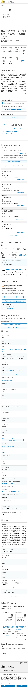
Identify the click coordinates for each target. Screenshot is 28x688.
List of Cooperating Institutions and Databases (14, 153)
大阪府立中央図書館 (19, 219)
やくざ (3, 438)
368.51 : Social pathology (8, 446)
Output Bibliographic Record (10, 131)
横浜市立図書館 (20, 192)
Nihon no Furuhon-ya (8, 306)
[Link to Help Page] (10, 25)
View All (24, 93)
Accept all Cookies (22, 685)
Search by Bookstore (14, 118)
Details (19, 682)
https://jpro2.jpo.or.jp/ (7, 587)
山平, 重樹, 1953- (10, 370)
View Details (23, 61)
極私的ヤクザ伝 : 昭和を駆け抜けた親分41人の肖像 (14, 350)
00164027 (8, 372)
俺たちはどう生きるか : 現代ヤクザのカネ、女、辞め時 (21, 627)
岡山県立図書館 (20, 232)
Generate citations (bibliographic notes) (13, 128)
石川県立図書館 (20, 206)
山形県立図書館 (20, 179)
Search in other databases (10, 134)
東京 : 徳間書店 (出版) (7, 380)
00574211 (12, 438)
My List (4, 126)
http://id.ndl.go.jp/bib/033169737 (10, 491)
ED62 (3, 452)
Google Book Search (8, 308)
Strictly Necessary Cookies (8, 685)
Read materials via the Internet (8, 672)
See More (8, 635)
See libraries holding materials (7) (14, 109)
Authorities (13, 374)
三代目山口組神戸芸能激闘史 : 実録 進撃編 (8, 627)
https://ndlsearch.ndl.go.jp (8, 483)
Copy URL (8, 126)
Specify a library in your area (13, 161)
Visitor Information (22, 255)
